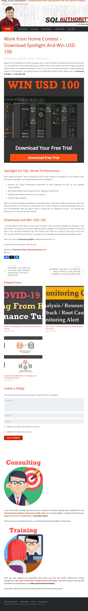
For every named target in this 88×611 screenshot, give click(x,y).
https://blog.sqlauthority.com (34, 250)
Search (33, 602)
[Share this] (6, 257)
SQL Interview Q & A (11, 602)
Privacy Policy (42, 602)
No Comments (43, 59)
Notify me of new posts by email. (19, 432)
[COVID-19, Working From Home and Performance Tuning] (23, 305)
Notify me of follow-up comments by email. (23, 427)
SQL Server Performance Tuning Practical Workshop (36, 581)
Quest (8, 252)
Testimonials (20, 4)
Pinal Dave (23, 59)
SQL (32, 59)
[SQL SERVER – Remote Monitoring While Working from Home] (65, 305)
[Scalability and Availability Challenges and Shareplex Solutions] (23, 355)
